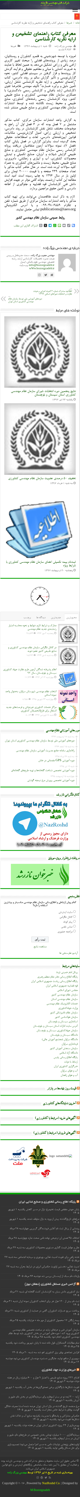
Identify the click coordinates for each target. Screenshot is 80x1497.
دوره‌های (67, 16)
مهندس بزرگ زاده (63, 46)
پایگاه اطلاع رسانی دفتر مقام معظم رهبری (57, 977)
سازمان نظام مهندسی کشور (64, 995)
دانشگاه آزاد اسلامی (68, 1053)
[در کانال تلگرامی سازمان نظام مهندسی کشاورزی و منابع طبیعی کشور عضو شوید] (68, 655)
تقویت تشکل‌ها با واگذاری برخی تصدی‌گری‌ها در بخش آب (51, 1387)
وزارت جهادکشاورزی (68, 1008)
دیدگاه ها (40, 617)
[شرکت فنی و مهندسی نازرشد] (40, 5)
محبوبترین (71, 617)
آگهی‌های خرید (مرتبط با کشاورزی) (55, 1118)
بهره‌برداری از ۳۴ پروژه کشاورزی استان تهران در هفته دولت (50, 1425)
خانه (77, 23)
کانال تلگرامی (65, 917)
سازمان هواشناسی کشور (66, 1017)
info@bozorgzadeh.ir (41, 265)
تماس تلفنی (66, 927)
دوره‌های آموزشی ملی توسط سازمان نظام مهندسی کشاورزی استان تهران (25, 299)
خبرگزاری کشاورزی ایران (66, 1066)
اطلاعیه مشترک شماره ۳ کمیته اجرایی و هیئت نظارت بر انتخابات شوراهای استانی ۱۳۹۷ (52, 291)
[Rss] (49, 1477)
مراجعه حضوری (64, 931)
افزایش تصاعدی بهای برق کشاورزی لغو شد (58, 1352)
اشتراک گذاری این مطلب (26, 226)
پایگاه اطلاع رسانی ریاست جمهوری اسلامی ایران (54, 981)
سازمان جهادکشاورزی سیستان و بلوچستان (57, 1030)
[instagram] (37, 1477)
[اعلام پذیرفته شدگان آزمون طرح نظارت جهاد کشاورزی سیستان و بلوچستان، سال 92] (68, 677)
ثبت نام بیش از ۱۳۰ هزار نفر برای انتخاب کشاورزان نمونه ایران (48, 1301)
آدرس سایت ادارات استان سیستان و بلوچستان (55, 1026)
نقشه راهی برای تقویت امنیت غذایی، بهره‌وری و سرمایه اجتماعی (48, 1257)
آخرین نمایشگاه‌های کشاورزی (59, 1103)
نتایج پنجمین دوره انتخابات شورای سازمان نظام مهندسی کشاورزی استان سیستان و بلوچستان (43, 393)
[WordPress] (41, 1477)
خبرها (69, 23)
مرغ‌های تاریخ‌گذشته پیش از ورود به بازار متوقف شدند (53, 1219)
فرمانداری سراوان (70, 1044)
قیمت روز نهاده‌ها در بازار (61, 1089)
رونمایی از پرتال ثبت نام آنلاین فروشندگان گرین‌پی (54, 1228)
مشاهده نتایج (40, 946)
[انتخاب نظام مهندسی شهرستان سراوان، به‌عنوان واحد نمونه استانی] (68, 696)
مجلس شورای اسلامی (67, 990)
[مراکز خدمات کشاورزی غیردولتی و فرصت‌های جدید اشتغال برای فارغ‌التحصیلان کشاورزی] (68, 712)
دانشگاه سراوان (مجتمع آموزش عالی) (60, 1039)
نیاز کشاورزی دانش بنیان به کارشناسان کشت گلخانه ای (52, 1292)
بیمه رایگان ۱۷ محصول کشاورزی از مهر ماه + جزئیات (53, 1320)
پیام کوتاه (67, 922)
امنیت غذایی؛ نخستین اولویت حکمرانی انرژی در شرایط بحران (49, 1266)
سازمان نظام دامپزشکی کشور (64, 1012)
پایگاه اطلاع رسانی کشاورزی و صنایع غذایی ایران (47, 1201)
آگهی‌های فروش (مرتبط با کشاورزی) (55, 1133)
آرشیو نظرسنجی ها (68, 953)
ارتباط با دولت (71, 1062)
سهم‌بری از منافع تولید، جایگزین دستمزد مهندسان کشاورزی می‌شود (46, 1358)
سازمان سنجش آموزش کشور (64, 1048)
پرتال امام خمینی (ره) (67, 972)
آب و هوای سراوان (69, 1071)
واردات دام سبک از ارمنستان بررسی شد (60, 1276)
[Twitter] (46, 1477)
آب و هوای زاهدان (69, 1075)
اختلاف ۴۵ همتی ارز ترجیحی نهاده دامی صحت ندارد (53, 1238)
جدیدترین (56, 617)
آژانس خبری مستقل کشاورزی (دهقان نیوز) (50, 1284)
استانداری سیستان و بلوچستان (63, 1021)
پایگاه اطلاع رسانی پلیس (66, 1057)
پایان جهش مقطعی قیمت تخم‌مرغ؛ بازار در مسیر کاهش (52, 1209)
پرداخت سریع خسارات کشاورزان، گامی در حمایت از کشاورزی (49, 1311)
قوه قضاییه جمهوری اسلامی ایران (62, 986)
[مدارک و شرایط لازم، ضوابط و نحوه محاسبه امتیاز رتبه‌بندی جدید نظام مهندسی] (68, 633)
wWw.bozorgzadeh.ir (41, 268)
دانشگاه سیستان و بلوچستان (64, 1035)
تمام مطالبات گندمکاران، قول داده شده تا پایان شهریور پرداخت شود (46, 1343)
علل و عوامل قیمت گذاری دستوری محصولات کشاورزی (52, 1247)
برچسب (27, 617)
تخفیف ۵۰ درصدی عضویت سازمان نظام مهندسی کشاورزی (42, 478)
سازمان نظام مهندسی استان (64, 999)
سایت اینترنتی (65, 912)
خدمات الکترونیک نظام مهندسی (62, 1003)
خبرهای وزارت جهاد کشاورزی (59, 1370)
